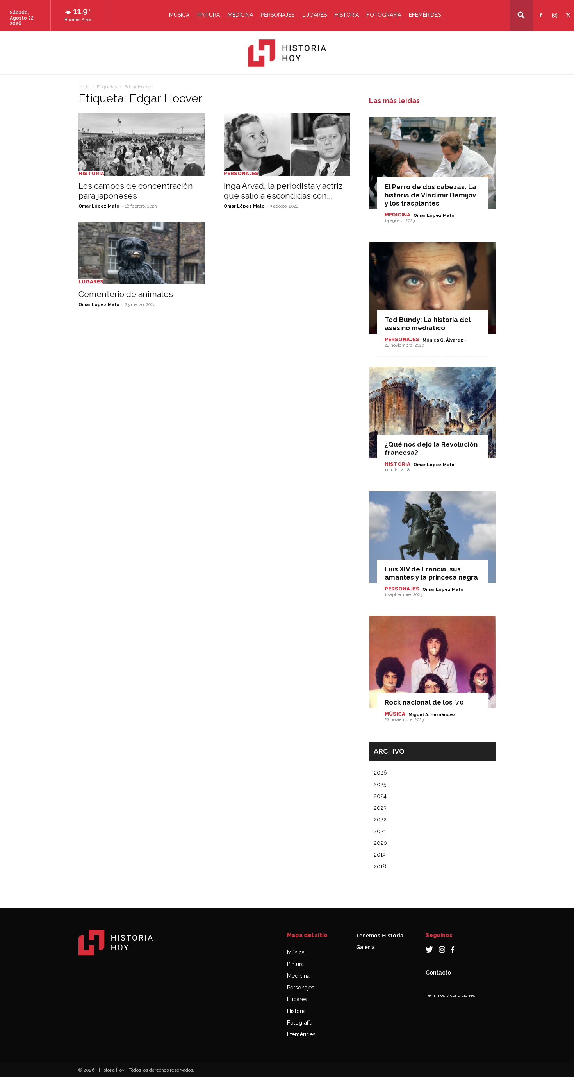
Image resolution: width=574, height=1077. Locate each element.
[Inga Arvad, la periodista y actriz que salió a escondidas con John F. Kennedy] (287, 144)
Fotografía (299, 1023)
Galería (365, 947)
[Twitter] (567, 10)
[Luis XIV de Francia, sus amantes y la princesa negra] (432, 537)
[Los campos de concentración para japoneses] (141, 144)
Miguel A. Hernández (432, 714)
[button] (521, 15)
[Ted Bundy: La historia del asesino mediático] (432, 288)
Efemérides (425, 15)
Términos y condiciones (450, 995)
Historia (347, 15)
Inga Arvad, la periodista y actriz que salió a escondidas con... (283, 190)
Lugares (314, 15)
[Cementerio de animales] (141, 253)
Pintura (208, 15)
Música (179, 15)
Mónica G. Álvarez (442, 340)
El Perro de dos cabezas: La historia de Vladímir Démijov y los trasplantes (430, 195)
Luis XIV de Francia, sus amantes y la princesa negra (431, 573)
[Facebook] (540, 10)
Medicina (240, 15)
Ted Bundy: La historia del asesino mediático (428, 324)
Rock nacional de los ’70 (424, 702)
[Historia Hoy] (287, 53)
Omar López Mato (98, 206)
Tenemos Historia (379, 935)
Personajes (277, 15)
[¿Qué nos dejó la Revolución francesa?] (432, 412)
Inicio (83, 86)
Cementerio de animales (125, 294)
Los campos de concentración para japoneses (135, 190)
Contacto (438, 973)
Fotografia (384, 15)
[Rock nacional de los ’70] (432, 662)
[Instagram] (553, 10)
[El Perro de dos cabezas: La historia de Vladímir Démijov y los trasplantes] (432, 163)
